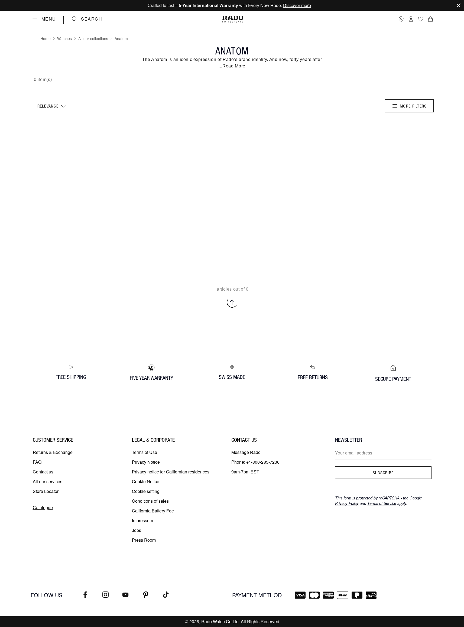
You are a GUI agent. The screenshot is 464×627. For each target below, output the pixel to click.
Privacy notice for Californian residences (170, 472)
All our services (47, 481)
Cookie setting (146, 491)
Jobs (136, 530)
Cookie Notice (145, 481)
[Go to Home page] (233, 19)
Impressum (142, 520)
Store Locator (46, 491)
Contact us (43, 472)
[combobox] (51, 105)
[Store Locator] (401, 19)
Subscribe (383, 472)
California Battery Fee (153, 511)
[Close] (458, 5)
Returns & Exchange (53, 452)
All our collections (93, 38)
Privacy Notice (146, 462)
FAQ (37, 462)
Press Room (144, 540)
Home (45, 38)
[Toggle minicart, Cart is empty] (430, 19)
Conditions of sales (150, 501)
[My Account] (411, 19)
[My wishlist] (420, 19)
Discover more (297, 5)
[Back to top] (232, 302)
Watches (64, 38)
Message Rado (246, 452)
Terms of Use (144, 452)
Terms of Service (381, 503)
